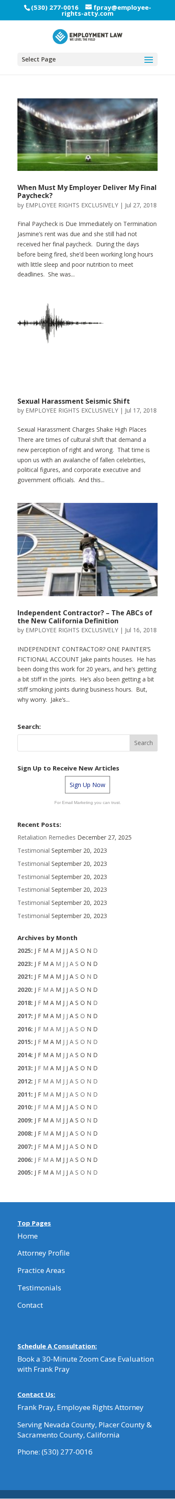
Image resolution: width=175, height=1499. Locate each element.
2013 (24, 1068)
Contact (30, 1305)
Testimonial (33, 850)
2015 (24, 1042)
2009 (24, 1120)
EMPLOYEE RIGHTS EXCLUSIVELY (71, 205)
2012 (24, 1081)
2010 (24, 1107)
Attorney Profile (43, 1253)
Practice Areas (41, 1270)
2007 (24, 1146)
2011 (24, 1094)
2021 (24, 976)
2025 (24, 950)
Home (27, 1236)
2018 (24, 1003)
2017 (24, 1016)
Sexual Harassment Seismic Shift (73, 401)
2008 (24, 1133)
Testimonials (39, 1287)
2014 (24, 1055)
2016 (24, 1029)
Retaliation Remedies (46, 837)
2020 (24, 989)
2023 (24, 964)
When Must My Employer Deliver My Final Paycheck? (87, 191)
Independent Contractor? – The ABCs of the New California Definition (84, 616)
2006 (24, 1160)
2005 (24, 1172)
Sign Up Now (87, 785)
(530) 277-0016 (67, 1452)
